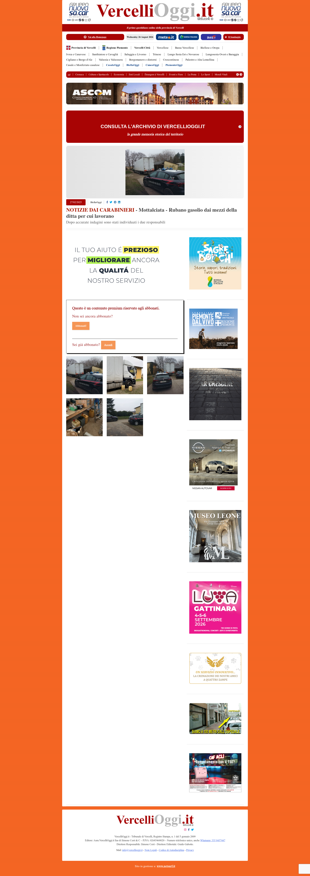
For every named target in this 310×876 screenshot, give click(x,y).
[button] (237, 74)
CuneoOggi (152, 65)
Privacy (190, 850)
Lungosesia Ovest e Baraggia (222, 54)
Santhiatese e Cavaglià (105, 54)
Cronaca (79, 74)
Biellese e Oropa (210, 47)
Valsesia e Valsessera (111, 59)
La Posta (192, 74)
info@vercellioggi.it (132, 850)
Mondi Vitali (221, 74)
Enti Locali (134, 74)
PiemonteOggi (173, 65)
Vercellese (163, 47)
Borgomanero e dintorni (143, 59)
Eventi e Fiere (176, 74)
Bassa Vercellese (184, 47)
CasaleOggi (113, 65)
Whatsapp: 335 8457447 (212, 840)
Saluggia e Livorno (135, 54)
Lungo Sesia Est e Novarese (183, 54)
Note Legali (151, 850)
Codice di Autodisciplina (171, 850)
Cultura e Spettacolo (99, 74)
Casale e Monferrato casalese (83, 65)
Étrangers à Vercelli (154, 74)
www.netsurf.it (166, 866)
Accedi (108, 345)
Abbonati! (80, 326)
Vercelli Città (142, 47)
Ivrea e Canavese (76, 54)
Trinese (157, 54)
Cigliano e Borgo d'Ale (79, 59)
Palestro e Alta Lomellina (200, 59)
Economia (119, 74)
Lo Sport (205, 74)
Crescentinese (171, 59)
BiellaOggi (132, 65)
